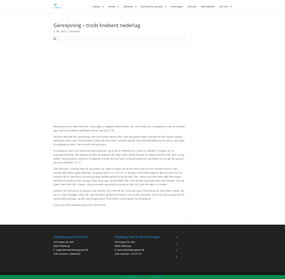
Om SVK (223, 6)
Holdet (112, 6)
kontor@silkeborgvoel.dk (130, 249)
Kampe (96, 6)
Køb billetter (208, 6)
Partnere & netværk (152, 6)
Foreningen (177, 6)
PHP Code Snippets (130, 277)
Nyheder (128, 6)
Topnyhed (74, 31)
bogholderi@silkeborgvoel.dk (72, 249)
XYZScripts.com (157, 277)
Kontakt (192, 6)
